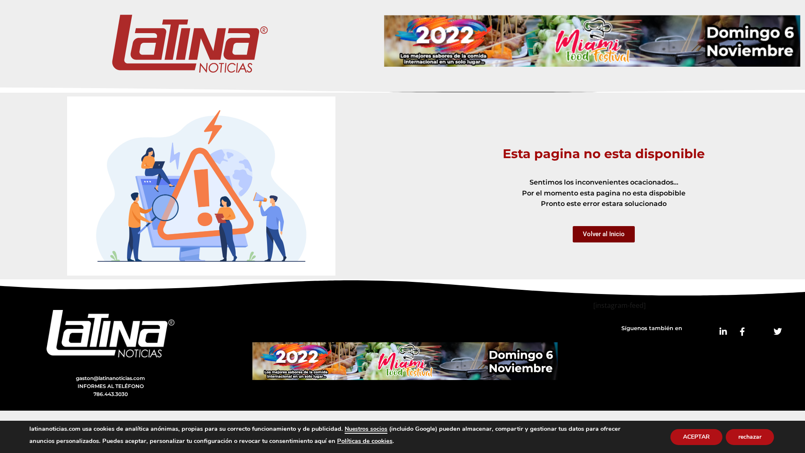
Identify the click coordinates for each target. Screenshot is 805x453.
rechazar (749, 437)
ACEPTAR (696, 437)
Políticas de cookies (364, 441)
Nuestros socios (366, 429)
